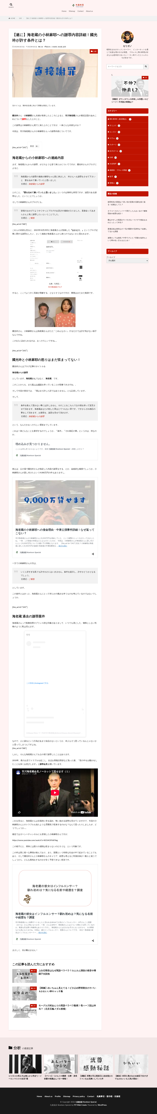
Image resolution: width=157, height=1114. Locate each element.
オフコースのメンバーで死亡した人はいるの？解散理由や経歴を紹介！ (127, 212)
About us (89, 11)
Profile (58, 1096)
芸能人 (114, 183)
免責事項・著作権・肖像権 (108, 1096)
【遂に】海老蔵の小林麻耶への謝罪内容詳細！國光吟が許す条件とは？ (49, 18)
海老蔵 (60, 47)
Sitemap (72, 11)
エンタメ (115, 132)
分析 (20, 18)
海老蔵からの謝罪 (36, 184)
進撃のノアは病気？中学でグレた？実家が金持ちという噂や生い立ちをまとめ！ (127, 239)
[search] (146, 66)
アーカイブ (110, 257)
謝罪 (64, 47)
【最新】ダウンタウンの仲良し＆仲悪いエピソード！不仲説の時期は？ (129, 100)
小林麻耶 (54, 47)
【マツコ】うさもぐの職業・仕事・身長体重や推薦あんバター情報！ (60, 1077)
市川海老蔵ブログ (55, 287)
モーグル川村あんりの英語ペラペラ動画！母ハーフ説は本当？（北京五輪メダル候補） (67, 1007)
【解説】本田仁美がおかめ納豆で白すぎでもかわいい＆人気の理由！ (131, 1077)
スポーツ (115, 145)
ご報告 (32, 218)
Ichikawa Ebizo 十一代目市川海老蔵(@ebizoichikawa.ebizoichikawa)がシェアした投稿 (59, 733)
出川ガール (115, 151)
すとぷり (114, 125)
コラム (114, 138)
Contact (81, 11)
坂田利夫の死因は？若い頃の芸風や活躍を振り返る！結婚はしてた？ (126, 203)
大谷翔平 (114, 164)
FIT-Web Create (80, 1105)
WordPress (102, 1105)
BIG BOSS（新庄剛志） (120, 119)
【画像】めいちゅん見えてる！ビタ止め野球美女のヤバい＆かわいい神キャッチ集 (67, 990)
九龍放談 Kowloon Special (85, 1102)
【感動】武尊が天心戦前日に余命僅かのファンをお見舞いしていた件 (96, 1077)
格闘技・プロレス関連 (120, 170)
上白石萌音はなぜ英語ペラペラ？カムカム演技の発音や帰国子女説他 (67, 972)
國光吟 (48, 47)
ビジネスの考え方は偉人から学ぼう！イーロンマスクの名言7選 (25, 1077)
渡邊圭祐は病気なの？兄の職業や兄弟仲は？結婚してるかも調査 (127, 230)
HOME (13, 18)
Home (64, 11)
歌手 (113, 176)
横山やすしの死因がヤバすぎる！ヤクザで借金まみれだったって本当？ (127, 221)
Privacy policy (79, 1096)
